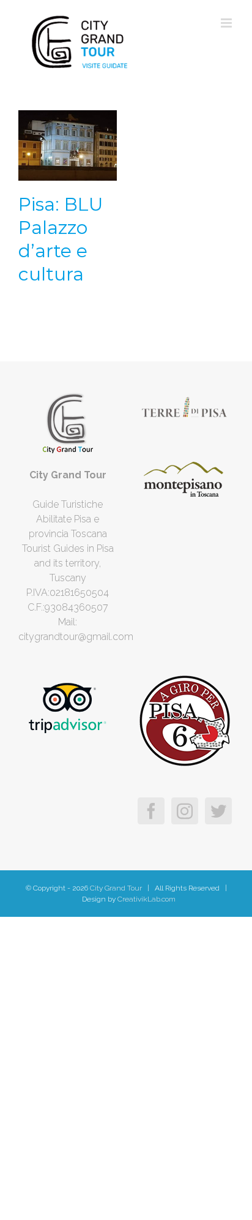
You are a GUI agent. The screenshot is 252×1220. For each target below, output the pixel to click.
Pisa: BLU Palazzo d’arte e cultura (60, 239)
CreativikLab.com (146, 899)
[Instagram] (184, 810)
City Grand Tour (115, 888)
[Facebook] (151, 810)
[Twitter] (218, 810)
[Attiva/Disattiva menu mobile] (227, 23)
